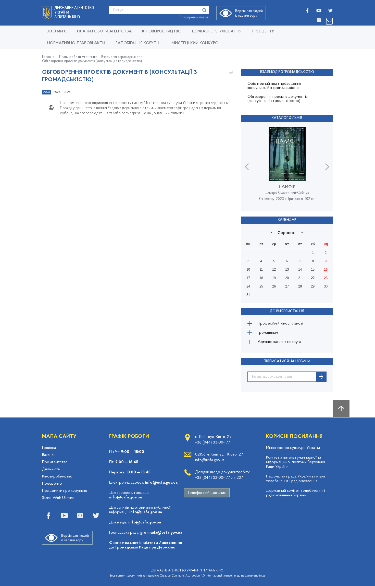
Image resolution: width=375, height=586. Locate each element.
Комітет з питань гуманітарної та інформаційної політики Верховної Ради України (295, 462)
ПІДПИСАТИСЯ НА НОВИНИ (287, 361)
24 (248, 286)
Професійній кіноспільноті (280, 323)
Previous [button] (247, 166)
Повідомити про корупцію (64, 491)
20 (287, 278)
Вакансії (48, 455)
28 (300, 286)
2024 (67, 92)
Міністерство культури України (293, 448)
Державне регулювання (217, 31)
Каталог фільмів (287, 118)
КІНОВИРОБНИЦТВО (161, 31)
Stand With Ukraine (58, 498)
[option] (287, 166)
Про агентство (55, 462)
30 (326, 286)
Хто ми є (57, 31)
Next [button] (327, 166)
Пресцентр (263, 31)
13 (287, 269)
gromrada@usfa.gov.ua (161, 533)
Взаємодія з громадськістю (122, 57)
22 (313, 278)
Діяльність (51, 469)
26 (274, 286)
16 (326, 269)
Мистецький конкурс (195, 43)
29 (313, 286)
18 (261, 278)
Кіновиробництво (57, 476)
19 (274, 278)
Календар (287, 220)
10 (248, 269)
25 (261, 286)
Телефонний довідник (207, 493)
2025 (57, 92)
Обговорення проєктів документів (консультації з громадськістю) (92, 61)
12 (274, 269)
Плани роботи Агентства (104, 31)
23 (326, 278)
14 (300, 269)
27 (287, 286)
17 (248, 278)
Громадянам (268, 333)
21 (300, 278)
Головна (48, 57)
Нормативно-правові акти (76, 43)
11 (261, 269)
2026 (46, 92)
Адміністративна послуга (279, 342)
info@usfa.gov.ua (161, 483)
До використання (287, 311)
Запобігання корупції (138, 43)
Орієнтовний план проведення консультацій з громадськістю (274, 86)
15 (313, 269)
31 (248, 295)
